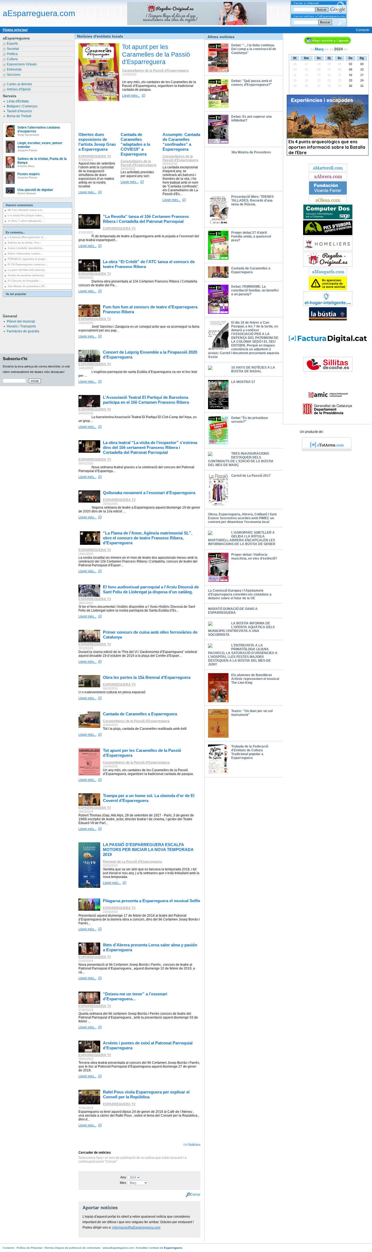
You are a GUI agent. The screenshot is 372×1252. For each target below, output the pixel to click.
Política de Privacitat (29, 1247)
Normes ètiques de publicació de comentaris (72, 1247)
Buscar (325, 22)
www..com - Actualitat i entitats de (142, 1247)
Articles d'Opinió (19, 89)
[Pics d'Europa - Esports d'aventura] (327, 234)
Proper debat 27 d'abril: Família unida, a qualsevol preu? (251, 236)
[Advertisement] (141, 117)
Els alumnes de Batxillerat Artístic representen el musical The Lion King (255, 679)
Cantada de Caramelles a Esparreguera (250, 270)
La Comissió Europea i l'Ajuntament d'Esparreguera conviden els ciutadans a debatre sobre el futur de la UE (240, 594)
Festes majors (28, 174)
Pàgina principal (15, 30)
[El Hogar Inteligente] (327, 304)
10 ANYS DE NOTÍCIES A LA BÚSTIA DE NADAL (253, 369)
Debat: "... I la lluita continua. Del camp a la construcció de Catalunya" (253, 49)
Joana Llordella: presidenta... (26, 248)
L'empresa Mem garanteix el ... (27, 237)
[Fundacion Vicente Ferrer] (328, 193)
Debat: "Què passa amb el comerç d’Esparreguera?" (251, 83)
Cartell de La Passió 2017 (251, 476)
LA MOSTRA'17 (243, 382)
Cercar (195, 1194)
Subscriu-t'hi (15, 358)
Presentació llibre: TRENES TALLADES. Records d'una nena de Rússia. (252, 200)
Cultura (13, 59)
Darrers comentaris (19, 205)
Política (13, 54)
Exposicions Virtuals (22, 64)
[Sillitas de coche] (327, 370)
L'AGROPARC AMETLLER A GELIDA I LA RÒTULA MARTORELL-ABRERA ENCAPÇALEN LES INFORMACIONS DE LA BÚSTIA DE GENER (241, 538)
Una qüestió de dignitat (35, 190)
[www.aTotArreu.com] (324, 450)
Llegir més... (131, 96)
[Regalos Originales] (327, 265)
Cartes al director (20, 84)
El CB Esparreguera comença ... (28, 264)
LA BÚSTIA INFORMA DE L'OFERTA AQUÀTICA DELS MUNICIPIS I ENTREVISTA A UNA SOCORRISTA (241, 629)
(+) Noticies (192, 1145)
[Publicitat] (327, 218)
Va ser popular (16, 294)
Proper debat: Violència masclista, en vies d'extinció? (254, 556)
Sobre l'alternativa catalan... (25, 253)
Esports (13, 43)
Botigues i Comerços (22, 106)
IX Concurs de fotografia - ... (25, 280)
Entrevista (14, 69)
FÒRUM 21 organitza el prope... (28, 258)
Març (319, 49)
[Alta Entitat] (328, 289)
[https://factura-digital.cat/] (328, 354)
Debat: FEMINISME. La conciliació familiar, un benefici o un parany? (255, 290)
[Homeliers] (327, 249)
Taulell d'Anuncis (20, 111)
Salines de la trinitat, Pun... (25, 242)
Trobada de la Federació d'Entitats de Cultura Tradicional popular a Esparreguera (249, 752)
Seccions (14, 75)
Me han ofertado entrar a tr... (26, 209)
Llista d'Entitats (18, 101)
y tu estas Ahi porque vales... (26, 215)
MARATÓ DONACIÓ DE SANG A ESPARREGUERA (233, 611)
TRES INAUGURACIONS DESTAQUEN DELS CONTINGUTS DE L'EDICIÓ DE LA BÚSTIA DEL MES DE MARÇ (240, 459)
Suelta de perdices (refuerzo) (26, 275)
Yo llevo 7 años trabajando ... (26, 220)
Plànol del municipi (21, 321)
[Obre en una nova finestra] (328, 170)
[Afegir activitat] (327, 43)
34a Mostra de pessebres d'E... (27, 286)
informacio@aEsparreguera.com (136, 1227)
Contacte (362, 30)
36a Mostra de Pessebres (251, 152)
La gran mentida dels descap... (27, 269)
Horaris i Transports (21, 326)
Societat (13, 49)
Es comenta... (15, 232)
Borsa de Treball (19, 116)
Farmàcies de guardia (23, 331)
